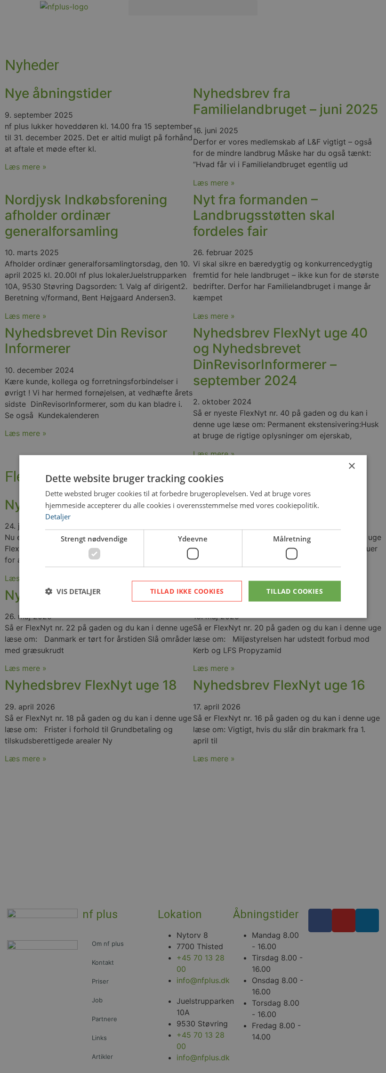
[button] (73, 591)
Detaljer (58, 516)
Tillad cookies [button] (294, 590)
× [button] (351, 465)
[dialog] (193, 536)
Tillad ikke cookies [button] (187, 590)
